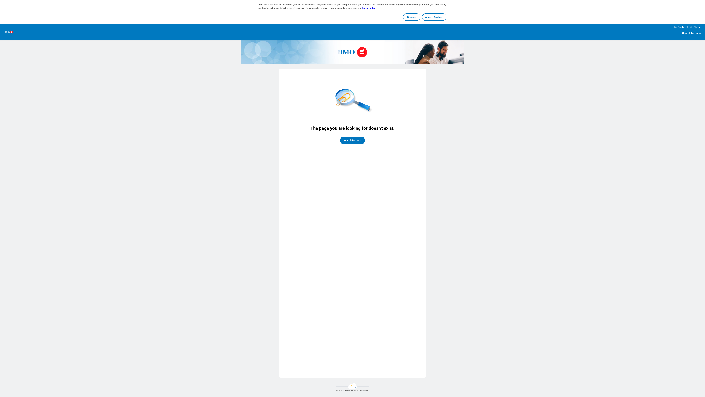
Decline (411, 17)
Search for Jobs (691, 33)
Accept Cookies (434, 17)
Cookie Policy (368, 8)
